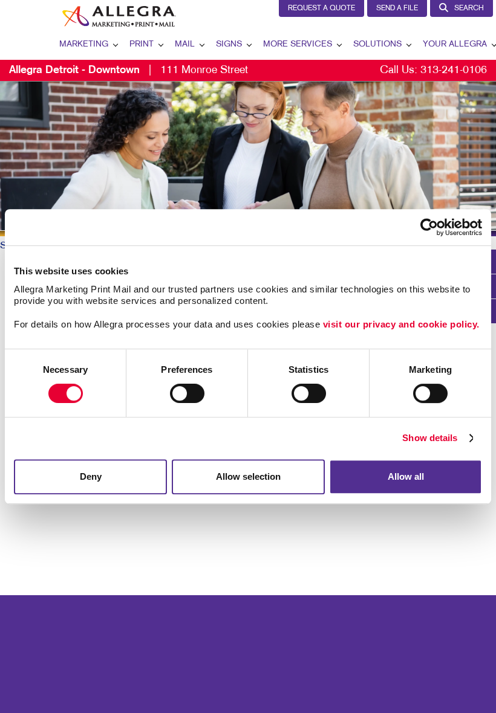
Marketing (83, 44)
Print (141, 44)
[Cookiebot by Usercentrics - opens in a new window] (429, 227)
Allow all (406, 476)
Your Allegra (455, 44)
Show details (429, 438)
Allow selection (248, 476)
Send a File (397, 8)
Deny (91, 476)
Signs (229, 44)
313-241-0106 (453, 70)
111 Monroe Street (128, 70)
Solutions (377, 44)
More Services (297, 44)
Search (469, 8)
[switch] (187, 393)
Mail (185, 44)
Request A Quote (321, 8)
